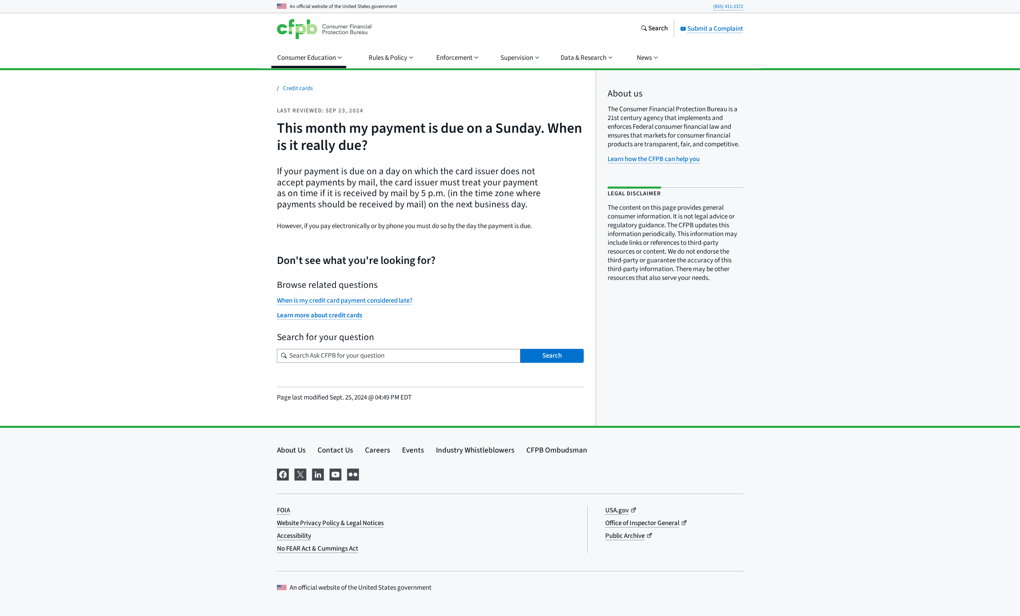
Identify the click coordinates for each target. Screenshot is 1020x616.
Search (552, 355)
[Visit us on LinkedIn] (318, 474)
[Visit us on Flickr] (353, 474)
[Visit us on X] (300, 474)
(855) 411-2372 (728, 6)
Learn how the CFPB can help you (654, 159)
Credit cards (298, 88)
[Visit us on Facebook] (283, 474)
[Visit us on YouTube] (335, 474)
